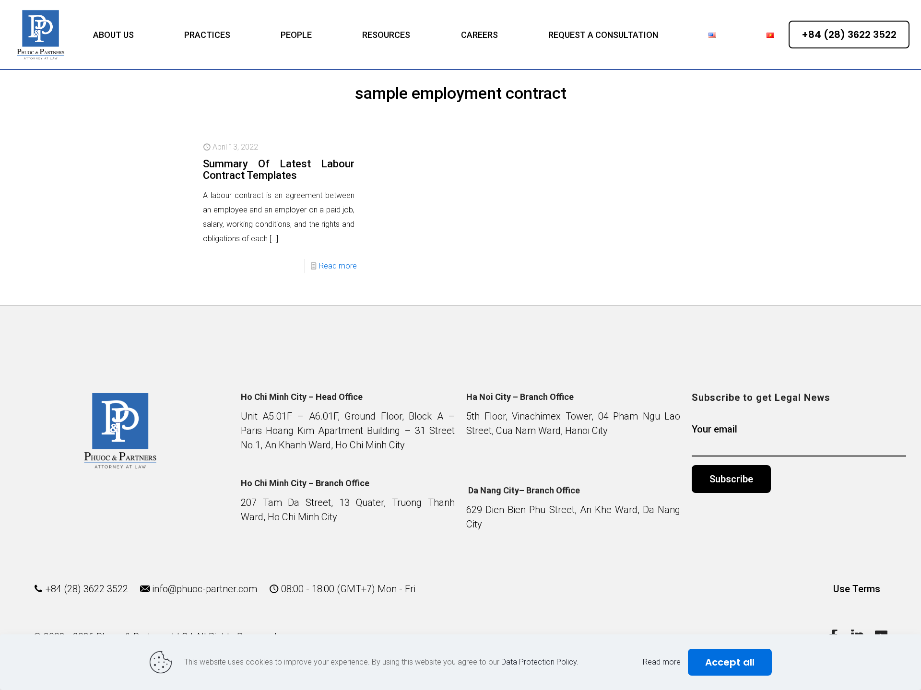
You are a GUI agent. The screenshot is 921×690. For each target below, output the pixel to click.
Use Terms (856, 589)
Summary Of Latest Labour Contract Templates (278, 169)
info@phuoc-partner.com (204, 589)
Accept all (730, 662)
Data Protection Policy (539, 662)
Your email (714, 429)
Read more (338, 265)
